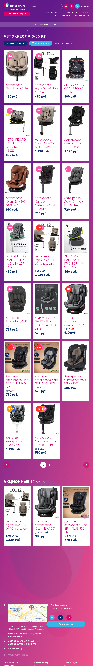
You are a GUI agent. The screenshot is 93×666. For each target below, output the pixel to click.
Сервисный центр (62, 15)
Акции (67, 12)
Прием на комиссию (81, 15)
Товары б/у (70, 663)
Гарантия (85, 12)
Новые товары (42, 663)
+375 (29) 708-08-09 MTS (22, 644)
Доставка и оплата (54, 12)
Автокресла (9, 31)
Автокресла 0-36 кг (25, 31)
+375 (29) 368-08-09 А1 (21, 641)
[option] (17, 516)
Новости (76, 12)
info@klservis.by (15, 648)
